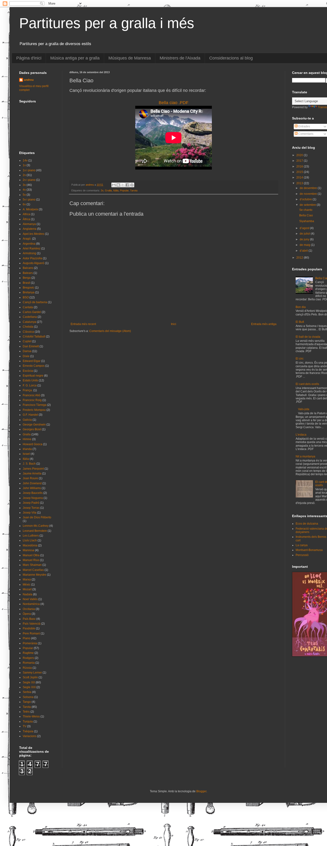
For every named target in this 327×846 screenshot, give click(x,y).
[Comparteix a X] (122, 185)
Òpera (27, 613)
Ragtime (28, 653)
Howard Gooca (32, 444)
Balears (28, 273)
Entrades (304, 126)
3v (102, 190)
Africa (26, 214)
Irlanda (27, 449)
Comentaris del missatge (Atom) (110, 331)
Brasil (26, 282)
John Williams (32, 488)
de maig (305, 245)
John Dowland (32, 483)
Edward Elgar (31, 361)
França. (28, 390)
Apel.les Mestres (33, 234)
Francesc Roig (32, 400)
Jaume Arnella (32, 473)
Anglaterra (29, 229)
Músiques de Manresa (129, 58)
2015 (300, 172)
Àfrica (26, 219)
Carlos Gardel (32, 312)
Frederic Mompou (34, 410)
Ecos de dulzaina (307, 523)
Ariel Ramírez (31, 248)
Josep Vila (29, 512)
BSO (26, 297)
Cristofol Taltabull (34, 336)
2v (24, 175)
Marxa (27, 579)
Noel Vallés (30, 599)
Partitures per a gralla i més (106, 23)
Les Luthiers (31, 535)
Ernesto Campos (34, 365)
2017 (300, 160)
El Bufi (300, 322)
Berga (27, 277)
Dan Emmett (31, 346)
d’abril (304, 250)
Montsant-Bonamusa (309, 550)
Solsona (28, 697)
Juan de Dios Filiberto (37, 517)
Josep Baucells (33, 493)
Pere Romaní (31, 633)
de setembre (308, 205)
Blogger (201, 791)
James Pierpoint (33, 468)
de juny (305, 239)
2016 (300, 166)
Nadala (27, 594)
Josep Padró (31, 502)
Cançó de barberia (35, 302)
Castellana (30, 317)
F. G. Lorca (30, 385)
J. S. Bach (29, 463)
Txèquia (28, 731)
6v (24, 204)
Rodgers (28, 658)
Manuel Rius (31, 560)
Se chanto (305, 210)
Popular (124, 190)
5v (24, 194)
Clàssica (28, 331)
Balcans (28, 268)
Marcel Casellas (33, 570)
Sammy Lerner (32, 672)
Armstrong (29, 253)
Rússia (27, 667)
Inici (173, 324)
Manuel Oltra (31, 555)
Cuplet (27, 341)
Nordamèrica (31, 604)
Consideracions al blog (231, 58)
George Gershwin (34, 424)
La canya (302, 545)
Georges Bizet (32, 429)
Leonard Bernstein (35, 530)
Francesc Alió (31, 395)
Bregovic (28, 287)
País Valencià (31, 623)
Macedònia (30, 545)
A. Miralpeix (30, 209)
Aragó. (27, 238)
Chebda (28, 326)
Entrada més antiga (263, 324)
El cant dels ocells (307, 384)
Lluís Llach (30, 540)
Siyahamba (306, 221)
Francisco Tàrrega (34, 405)
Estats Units (30, 380)
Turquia (28, 721)
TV (24, 726)
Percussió (302, 555)
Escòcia (28, 371)
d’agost (305, 228)
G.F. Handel (30, 414)
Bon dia (301, 307)
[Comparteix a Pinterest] (132, 185)
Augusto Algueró (33, 263)
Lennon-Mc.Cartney (36, 525)
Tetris (26, 711)
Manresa (28, 550)
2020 (300, 155)
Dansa (27, 351)
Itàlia (115, 190)
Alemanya (29, 224)
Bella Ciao (306, 215)
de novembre (309, 193)
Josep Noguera (33, 498)
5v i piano (29, 199)
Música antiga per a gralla (75, 58)
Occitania (29, 609)
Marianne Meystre (34, 574)
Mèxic (26, 584)
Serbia (27, 692)
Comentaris (305, 134)
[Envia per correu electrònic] (113, 185)
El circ (300, 358)
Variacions (29, 736)
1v (24, 165)
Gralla (108, 190)
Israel (26, 454)
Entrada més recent (83, 324)
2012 (300, 257)
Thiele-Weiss (31, 716)
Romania (29, 662)
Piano (26, 638)
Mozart (27, 589)
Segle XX (29, 682)
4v (24, 189)
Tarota (133, 190)
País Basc (29, 619)
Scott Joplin (30, 677)
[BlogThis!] (118, 185)
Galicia (27, 419)
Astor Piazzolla (32, 258)
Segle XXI (29, 687)
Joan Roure (30, 478)
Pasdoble (29, 628)
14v (25, 160)
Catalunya (29, 322)
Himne (27, 439)
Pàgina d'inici (28, 58)
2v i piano (29, 180)
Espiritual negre (33, 375)
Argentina (29, 243)
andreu (29, 80)
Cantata (28, 307)
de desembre (309, 188)
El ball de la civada (308, 336)
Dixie (26, 356)
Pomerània (30, 643)
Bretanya (28, 292)
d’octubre (306, 199)
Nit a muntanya (305, 456)
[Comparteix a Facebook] (127, 185)
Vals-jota (303, 409)
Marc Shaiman (32, 565)
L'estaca (301, 434)
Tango (27, 702)
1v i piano (29, 170)
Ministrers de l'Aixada (180, 58)
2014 (300, 177)
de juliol (305, 233)
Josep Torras (31, 507)
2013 (300, 183)
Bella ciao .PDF (173, 102)
